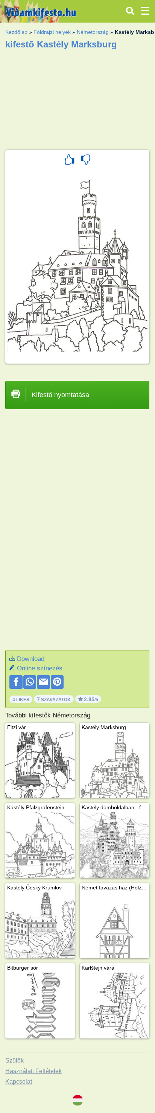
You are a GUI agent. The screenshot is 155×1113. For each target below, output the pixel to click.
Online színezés (39, 668)
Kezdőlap (16, 32)
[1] (70, 161)
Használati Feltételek (33, 1071)
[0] (85, 161)
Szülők (14, 1060)
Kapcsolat (18, 1081)
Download (30, 658)
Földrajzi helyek (52, 32)
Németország (93, 32)
